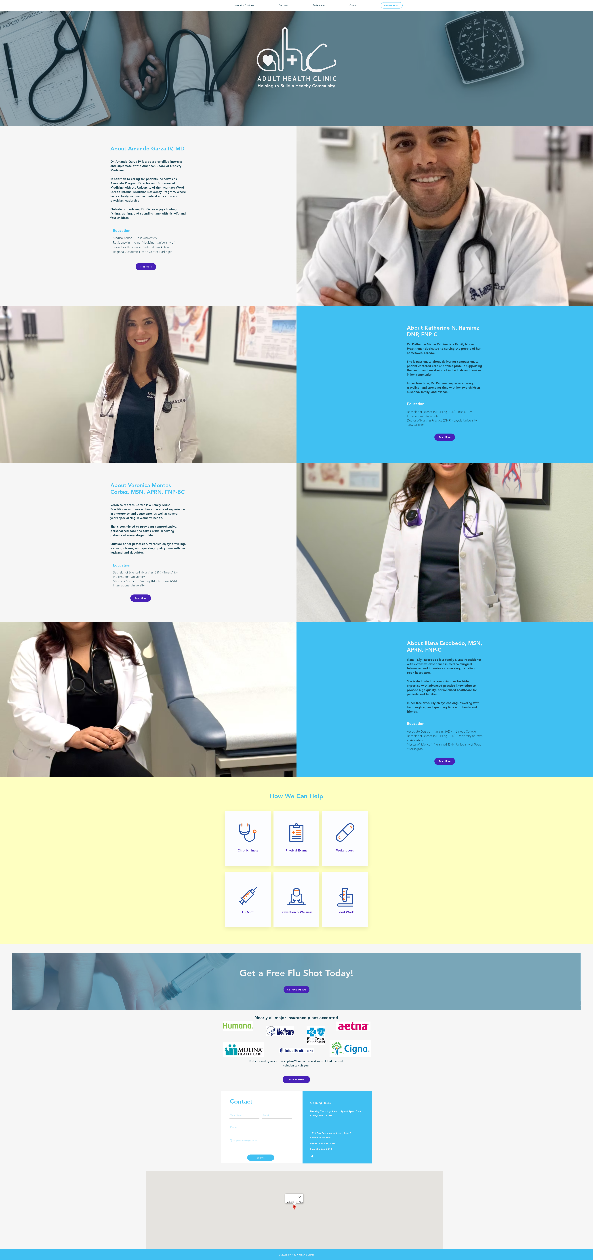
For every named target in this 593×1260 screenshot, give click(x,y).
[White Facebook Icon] (312, 1157)
